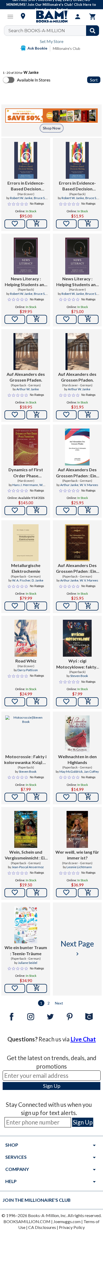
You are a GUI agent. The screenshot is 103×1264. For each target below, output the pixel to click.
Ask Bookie (37, 48)
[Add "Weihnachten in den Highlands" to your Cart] (88, 797)
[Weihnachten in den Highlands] (77, 734)
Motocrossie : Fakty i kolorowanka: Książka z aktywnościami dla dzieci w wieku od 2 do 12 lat (26, 760)
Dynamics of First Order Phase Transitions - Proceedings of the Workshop (25, 473)
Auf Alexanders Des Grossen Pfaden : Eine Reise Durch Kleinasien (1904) (77, 473)
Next (59, 1003)
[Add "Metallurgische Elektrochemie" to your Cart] (36, 606)
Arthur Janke (69, 485)
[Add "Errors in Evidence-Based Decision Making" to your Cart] (36, 223)
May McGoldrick (71, 771)
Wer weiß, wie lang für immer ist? (77, 854)
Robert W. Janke (21, 198)
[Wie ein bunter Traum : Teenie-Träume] (26, 925)
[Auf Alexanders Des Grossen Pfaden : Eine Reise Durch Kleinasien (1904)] (77, 447)
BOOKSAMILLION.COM (26, 1221)
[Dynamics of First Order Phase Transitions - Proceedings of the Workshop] (26, 447)
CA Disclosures (42, 1227)
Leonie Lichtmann (79, 867)
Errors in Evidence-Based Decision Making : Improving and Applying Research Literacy (25, 186)
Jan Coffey (91, 771)
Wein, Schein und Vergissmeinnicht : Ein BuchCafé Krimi (26, 855)
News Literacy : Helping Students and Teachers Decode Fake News (26, 282)
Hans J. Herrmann (25, 485)
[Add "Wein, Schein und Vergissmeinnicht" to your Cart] (36, 892)
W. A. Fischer (21, 580)
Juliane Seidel (27, 963)
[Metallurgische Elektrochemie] (26, 543)
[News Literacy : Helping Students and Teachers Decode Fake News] (25, 256)
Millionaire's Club (66, 48)
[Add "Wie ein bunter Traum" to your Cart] (36, 988)
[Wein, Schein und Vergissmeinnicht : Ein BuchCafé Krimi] (26, 829)
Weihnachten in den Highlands (77, 759)
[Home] (51, 17)
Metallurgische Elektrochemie (25, 568)
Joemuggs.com (67, 1221)
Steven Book (79, 676)
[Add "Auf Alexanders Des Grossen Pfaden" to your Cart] (88, 510)
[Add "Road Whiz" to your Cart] (36, 701)
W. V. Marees (89, 485)
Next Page (77, 948)
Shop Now (51, 128)
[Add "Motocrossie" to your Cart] (36, 797)
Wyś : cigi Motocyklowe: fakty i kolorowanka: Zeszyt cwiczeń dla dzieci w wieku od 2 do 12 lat (77, 664)
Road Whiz (25, 660)
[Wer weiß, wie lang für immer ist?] (77, 829)
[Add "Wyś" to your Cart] (88, 701)
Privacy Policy (72, 1227)
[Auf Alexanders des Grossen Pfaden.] (25, 351)
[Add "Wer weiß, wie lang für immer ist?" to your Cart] (88, 892)
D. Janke (37, 580)
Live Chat (83, 1039)
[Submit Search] (92, 30)
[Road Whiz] (25, 638)
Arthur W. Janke (27, 389)
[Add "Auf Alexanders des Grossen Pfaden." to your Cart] (36, 414)
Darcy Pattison (27, 670)
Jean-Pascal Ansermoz (28, 867)
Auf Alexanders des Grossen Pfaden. (26, 377)
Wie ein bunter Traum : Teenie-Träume (25, 950)
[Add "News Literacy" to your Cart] (36, 319)
